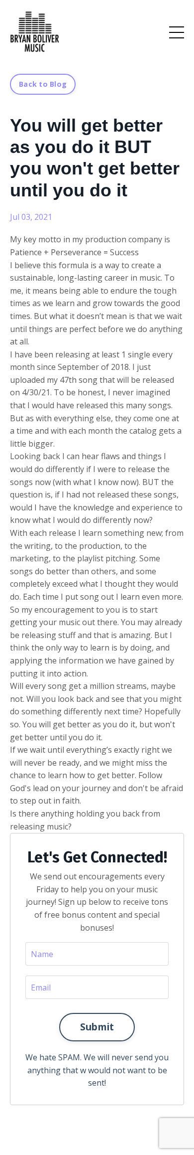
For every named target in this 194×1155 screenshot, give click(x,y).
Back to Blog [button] (43, 84)
